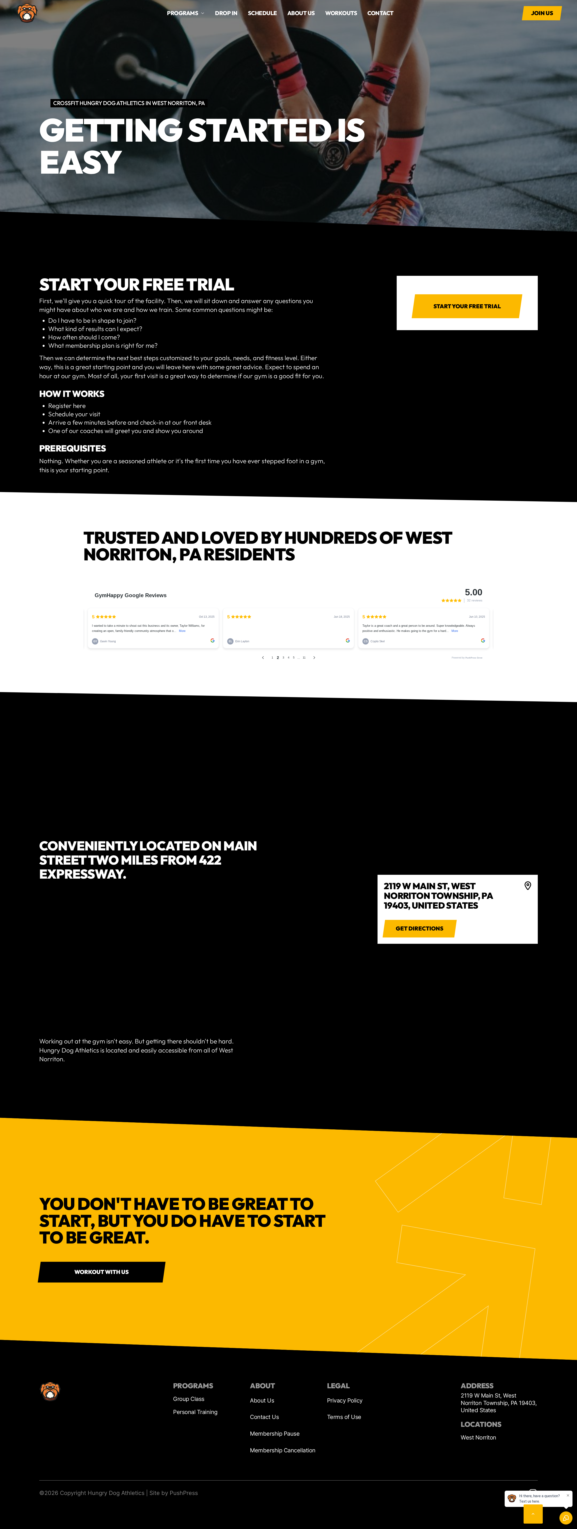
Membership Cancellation (283, 1450)
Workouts (341, 12)
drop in (226, 12)
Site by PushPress (173, 1493)
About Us (262, 1400)
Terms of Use (344, 1417)
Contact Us (264, 1417)
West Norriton (478, 1437)
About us (301, 12)
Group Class (188, 1398)
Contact (380, 12)
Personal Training (195, 1412)
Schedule (262, 12)
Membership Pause (275, 1433)
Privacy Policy (345, 1400)
